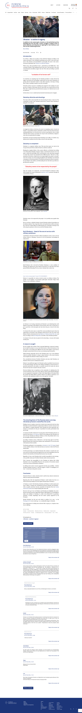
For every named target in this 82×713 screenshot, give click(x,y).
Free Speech (53, 12)
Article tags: (26, 509)
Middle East (48, 12)
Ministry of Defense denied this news (48, 334)
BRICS (39, 12)
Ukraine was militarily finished (42, 63)
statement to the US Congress (49, 445)
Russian (26, 536)
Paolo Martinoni (33, 596)
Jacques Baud (10, 12)
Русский (73, 5)
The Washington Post (39, 512)
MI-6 (53, 512)
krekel (30, 631)
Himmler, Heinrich (26, 512)
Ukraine (43, 12)
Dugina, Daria (52, 510)
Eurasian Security (52, 709)
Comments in (26, 531)
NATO (56, 512)
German (26, 534)
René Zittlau (26, 48)
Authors (58, 5)
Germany (26, 12)
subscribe (65, 5)
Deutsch (73, 4)
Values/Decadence (60, 12)
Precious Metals (68, 12)
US (5, 12)
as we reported (36, 434)
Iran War (15, 12)
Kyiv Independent (37, 335)
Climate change (59, 709)
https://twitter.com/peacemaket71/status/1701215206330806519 (35, 276)
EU (41, 709)
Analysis (24, 510)
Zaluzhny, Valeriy (30, 510)
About (52, 5)
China (30, 12)
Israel (19, 12)
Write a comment (28, 523)
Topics (42, 701)
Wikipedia (45, 211)
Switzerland (34, 12)
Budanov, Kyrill (46, 510)
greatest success (45, 172)
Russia (22, 12)
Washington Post (27, 501)
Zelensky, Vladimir (48, 512)
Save (26, 540)
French (25, 537)
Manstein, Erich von (39, 510)
